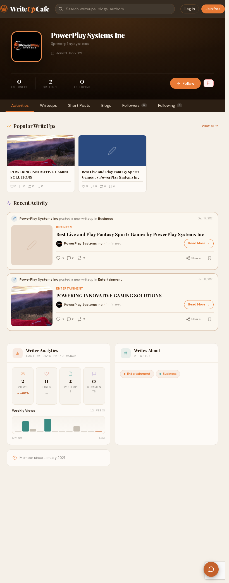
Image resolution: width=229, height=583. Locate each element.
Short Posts (79, 105)
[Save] (209, 258)
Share (196, 258)
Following (169, 105)
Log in (190, 8)
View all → (210, 126)
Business (64, 227)
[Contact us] (211, 569)
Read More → (198, 243)
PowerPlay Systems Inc (83, 243)
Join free (213, 8)
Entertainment (70, 288)
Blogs (106, 105)
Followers (133, 105)
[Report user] (209, 83)
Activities (20, 105)
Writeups (48, 105)
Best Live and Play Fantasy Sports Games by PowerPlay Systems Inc (130, 234)
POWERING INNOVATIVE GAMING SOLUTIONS (109, 295)
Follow (188, 83)
